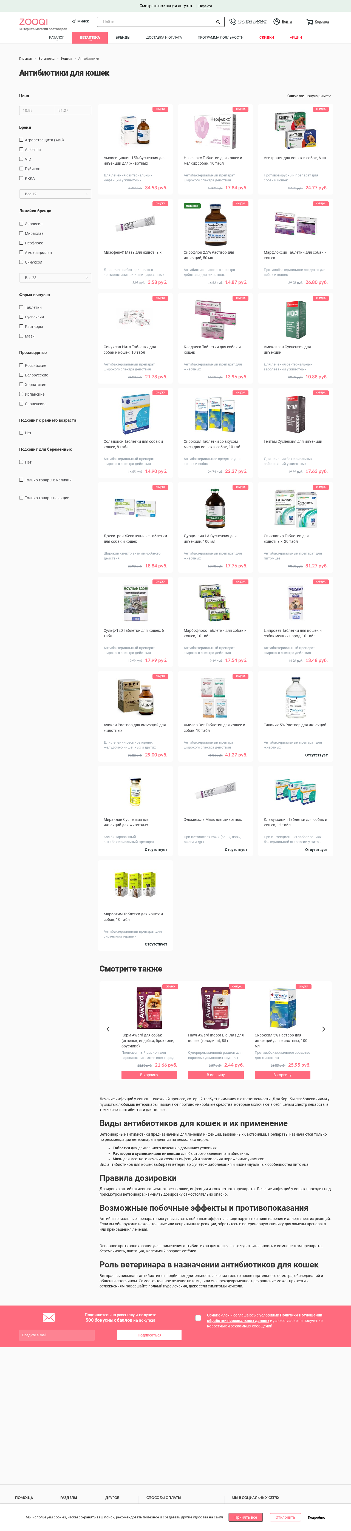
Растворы (34, 326)
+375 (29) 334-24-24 (252, 21)
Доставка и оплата (164, 37)
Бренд (25, 127)
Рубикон (32, 169)
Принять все (245, 1517)
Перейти (205, 6)
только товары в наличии (48, 480)
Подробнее (316, 1517)
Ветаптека (90, 37)
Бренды (123, 37)
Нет (28, 433)
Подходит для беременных (45, 449)
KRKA (30, 178)
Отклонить (285, 1517)
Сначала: (295, 96)
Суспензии (34, 317)
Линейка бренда (35, 210)
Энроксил (34, 224)
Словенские (35, 404)
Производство (33, 352)
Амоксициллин (38, 252)
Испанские (34, 394)
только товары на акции (47, 498)
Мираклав (34, 233)
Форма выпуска (34, 294)
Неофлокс (34, 243)
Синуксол (33, 262)
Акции (296, 37)
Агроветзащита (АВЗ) (44, 140)
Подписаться (150, 1335)
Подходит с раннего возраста (47, 420)
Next (324, 1035)
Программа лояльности (221, 37)
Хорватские (35, 384)
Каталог (56, 37)
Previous (110, 1038)
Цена (24, 95)
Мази (30, 336)
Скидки (266, 37)
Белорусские (36, 375)
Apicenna (33, 149)
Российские (35, 365)
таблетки (33, 307)
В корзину (135, 196)
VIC (28, 159)
